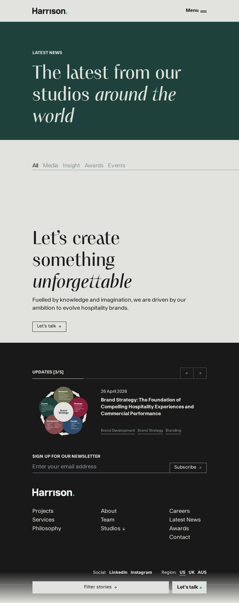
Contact (179, 537)
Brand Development (118, 430)
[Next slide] (200, 373)
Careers (179, 511)
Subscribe (185, 467)
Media (50, 165)
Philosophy (46, 528)
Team (108, 519)
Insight (71, 165)
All (35, 165)
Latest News (185, 519)
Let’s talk (46, 326)
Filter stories (98, 587)
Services (43, 519)
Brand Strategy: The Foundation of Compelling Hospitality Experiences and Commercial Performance (147, 406)
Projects (43, 511)
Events (116, 165)
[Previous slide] (186, 373)
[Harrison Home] (49, 11)
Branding (173, 430)
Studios (110, 528)
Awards (94, 165)
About (109, 511)
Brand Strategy (150, 430)
